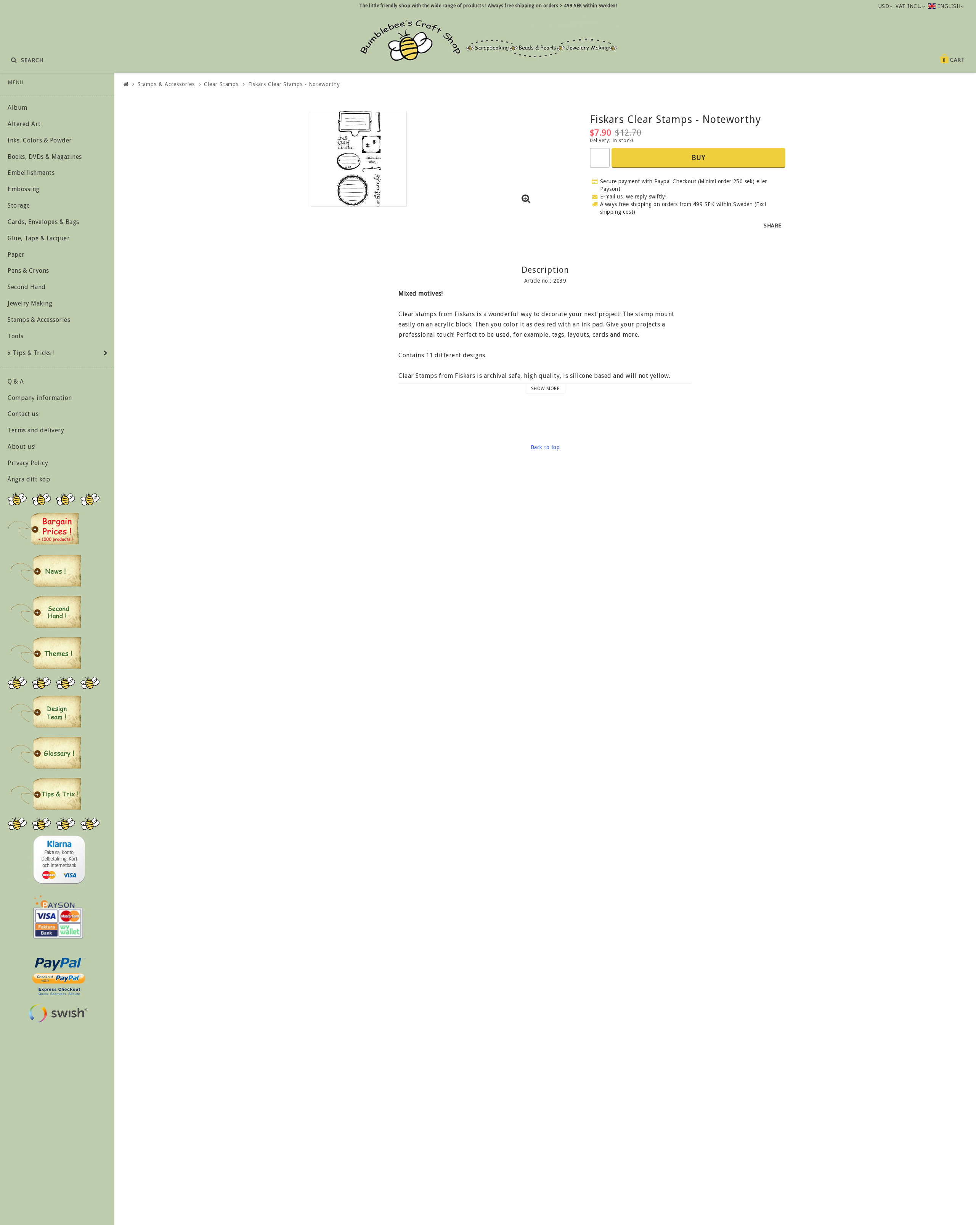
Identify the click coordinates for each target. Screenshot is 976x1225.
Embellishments (31, 172)
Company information (40, 397)
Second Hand (27, 287)
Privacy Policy (28, 463)
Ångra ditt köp (29, 479)
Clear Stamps (221, 84)
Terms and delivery (36, 430)
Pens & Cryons (28, 270)
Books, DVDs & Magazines (45, 156)
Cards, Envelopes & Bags (43, 221)
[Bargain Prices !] (44, 528)
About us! (22, 446)
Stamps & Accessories (39, 319)
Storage (19, 205)
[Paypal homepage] (58, 974)
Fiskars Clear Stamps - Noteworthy (294, 84)
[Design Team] (46, 711)
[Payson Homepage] (58, 917)
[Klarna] (59, 859)
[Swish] (57, 1013)
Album (17, 107)
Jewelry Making (30, 303)
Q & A (16, 381)
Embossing (24, 189)
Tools (16, 336)
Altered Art (24, 124)
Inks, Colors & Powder (40, 140)
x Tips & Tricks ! (31, 353)
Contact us (23, 413)
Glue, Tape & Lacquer (39, 238)
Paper (16, 254)
